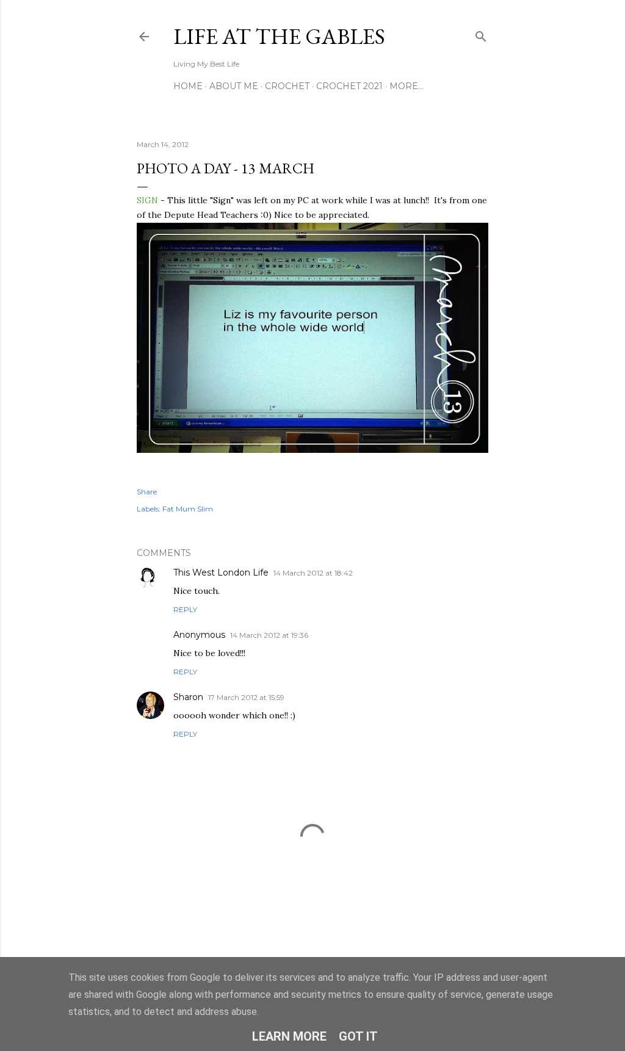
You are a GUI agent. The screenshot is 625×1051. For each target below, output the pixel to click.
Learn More (289, 1036)
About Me (233, 86)
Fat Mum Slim (187, 508)
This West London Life (221, 572)
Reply (185, 609)
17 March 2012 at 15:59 (246, 697)
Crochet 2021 (349, 86)
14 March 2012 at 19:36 (269, 635)
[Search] (481, 34)
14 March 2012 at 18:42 (313, 572)
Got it (358, 1036)
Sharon (188, 697)
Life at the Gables (279, 36)
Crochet (287, 86)
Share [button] (147, 491)
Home (188, 86)
